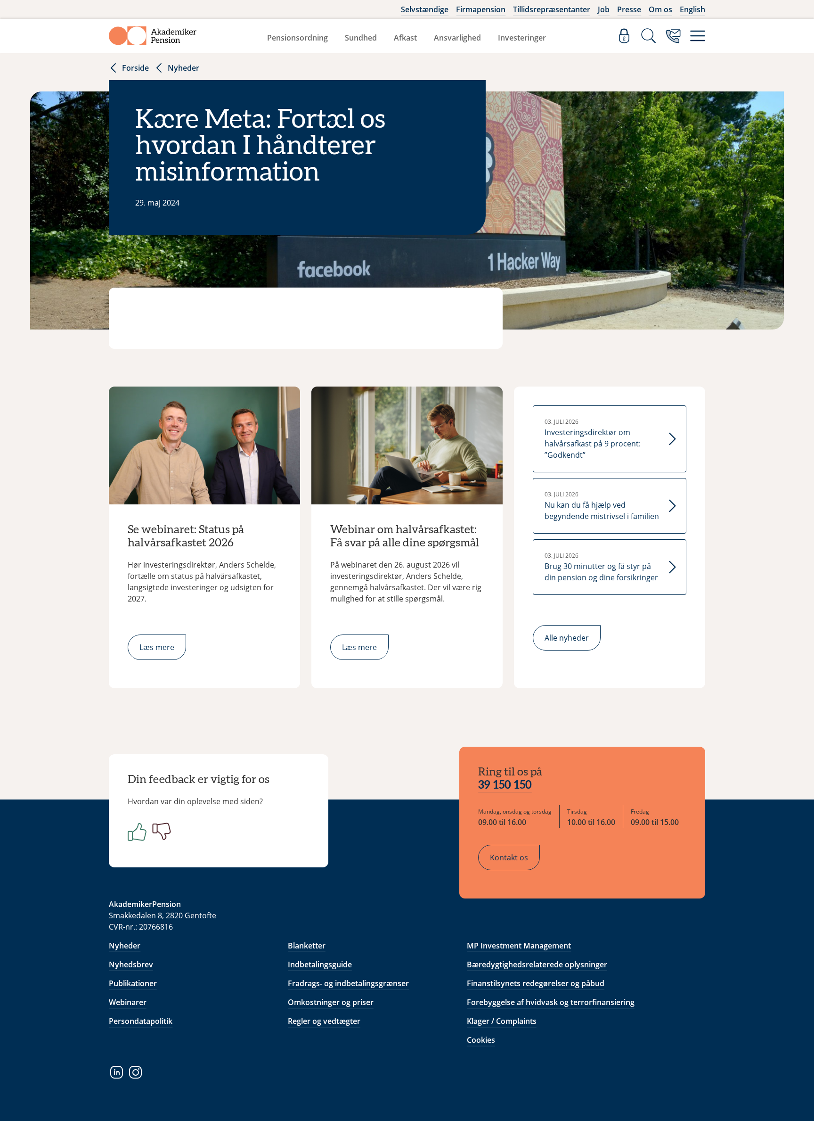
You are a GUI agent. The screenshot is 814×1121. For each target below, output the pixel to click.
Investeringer (522, 38)
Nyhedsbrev (131, 964)
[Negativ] (159, 831)
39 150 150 (505, 785)
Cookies (481, 1040)
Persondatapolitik (140, 1021)
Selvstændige (424, 9)
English (692, 9)
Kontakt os (509, 857)
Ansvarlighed (457, 38)
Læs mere (156, 647)
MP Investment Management (519, 945)
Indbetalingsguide (320, 964)
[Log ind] (624, 35)
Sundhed (361, 38)
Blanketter (307, 945)
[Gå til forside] (152, 35)
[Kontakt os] (673, 35)
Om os (660, 9)
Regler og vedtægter (324, 1021)
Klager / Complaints (502, 1021)
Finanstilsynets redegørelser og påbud (535, 983)
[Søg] (648, 35)
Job (604, 9)
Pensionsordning (297, 38)
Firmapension (480, 9)
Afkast (405, 38)
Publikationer (133, 983)
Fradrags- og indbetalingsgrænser (348, 983)
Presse (629, 9)
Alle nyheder (567, 638)
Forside (135, 68)
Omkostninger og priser (331, 1002)
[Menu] (697, 35)
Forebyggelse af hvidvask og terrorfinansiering (551, 1002)
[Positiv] (135, 831)
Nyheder (183, 68)
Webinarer (128, 1002)
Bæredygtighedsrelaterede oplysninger (537, 964)
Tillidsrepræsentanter (551, 9)
